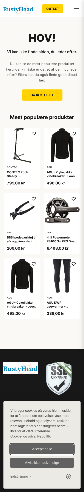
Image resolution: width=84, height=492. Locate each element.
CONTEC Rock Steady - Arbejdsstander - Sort (19, 178)
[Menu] (76, 8)
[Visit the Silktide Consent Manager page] (68, 476)
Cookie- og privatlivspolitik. (30, 436)
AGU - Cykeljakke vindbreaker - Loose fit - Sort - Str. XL (22, 306)
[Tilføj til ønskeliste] (34, 133)
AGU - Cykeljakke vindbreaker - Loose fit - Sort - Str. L (61, 176)
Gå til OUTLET (42, 95)
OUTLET (52, 9)
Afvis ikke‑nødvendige (42, 463)
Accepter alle (42, 449)
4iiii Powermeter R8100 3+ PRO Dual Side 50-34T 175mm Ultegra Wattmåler (62, 243)
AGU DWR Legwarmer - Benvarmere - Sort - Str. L (61, 308)
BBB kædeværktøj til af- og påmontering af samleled (21, 241)
